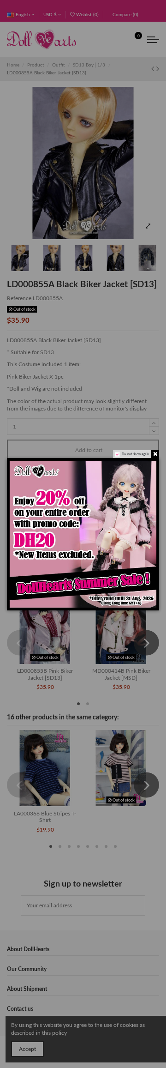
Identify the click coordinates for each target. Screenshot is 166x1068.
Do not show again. (136, 454)
